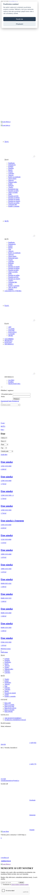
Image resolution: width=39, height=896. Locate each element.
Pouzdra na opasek (14, 199)
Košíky (10, 184)
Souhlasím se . (16, 884)
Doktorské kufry (13, 258)
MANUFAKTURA (14, 383)
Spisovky (11, 180)
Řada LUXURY (9, 710)
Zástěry (10, 284)
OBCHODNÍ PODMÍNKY (13, 718)
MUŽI (3, 426)
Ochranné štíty (12, 204)
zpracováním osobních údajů (19, 884)
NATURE (11, 330)
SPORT (10, 335)
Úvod (3, 423)
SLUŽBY (11, 380)
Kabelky (10, 166)
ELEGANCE (12, 332)
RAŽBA (11, 382)
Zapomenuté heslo (6, 401)
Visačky (10, 187)
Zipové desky (12, 178)
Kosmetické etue (13, 189)
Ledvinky (11, 173)
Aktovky (11, 175)
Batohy (10, 170)
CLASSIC (11, 329)
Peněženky (11, 163)
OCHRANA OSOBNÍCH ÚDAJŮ (15, 720)
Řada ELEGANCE (10, 708)
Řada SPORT (9, 711)
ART (9, 327)
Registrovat (15, 401)
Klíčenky (11, 185)
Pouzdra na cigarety (14, 201)
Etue (9, 249)
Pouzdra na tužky (13, 191)
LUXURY (11, 334)
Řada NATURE (9, 706)
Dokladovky (12, 165)
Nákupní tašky (12, 182)
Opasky (10, 171)
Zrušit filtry (4, 454)
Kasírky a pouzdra (13, 206)
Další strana (4, 652)
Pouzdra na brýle (13, 196)
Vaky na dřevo (12, 287)
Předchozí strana (6, 649)
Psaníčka (11, 168)
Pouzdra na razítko (14, 275)
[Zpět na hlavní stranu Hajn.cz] (6, 122)
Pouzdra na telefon (14, 197)
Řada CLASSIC (9, 704)
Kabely (10, 246)
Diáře (10, 194)
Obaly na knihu (13, 192)
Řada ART (8, 703)
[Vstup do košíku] (19, 113)
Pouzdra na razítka (13, 203)
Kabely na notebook (14, 177)
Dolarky (10, 289)
